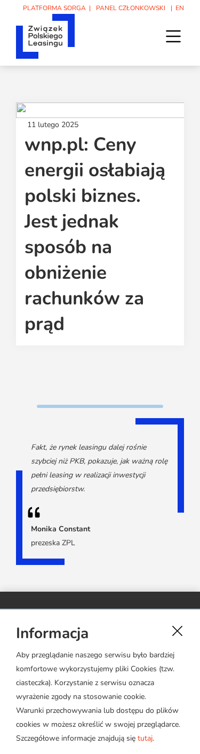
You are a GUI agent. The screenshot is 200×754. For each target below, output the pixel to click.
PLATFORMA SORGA (54, 8)
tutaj (145, 738)
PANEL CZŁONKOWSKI (130, 8)
